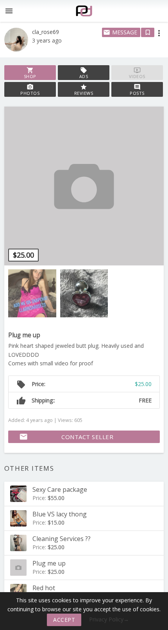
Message (120, 32)
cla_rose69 (45, 32)
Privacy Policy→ (109, 619)
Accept (64, 619)
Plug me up (24, 335)
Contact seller (66, 436)
